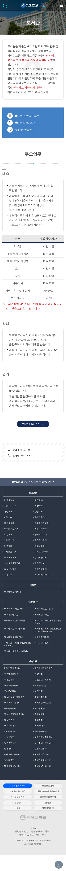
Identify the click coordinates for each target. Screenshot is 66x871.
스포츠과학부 (10, 557)
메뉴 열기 (61, 5)
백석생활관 (40, 708)
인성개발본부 (41, 749)
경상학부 (8, 511)
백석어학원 (40, 714)
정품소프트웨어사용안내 (48, 791)
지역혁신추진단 (42, 754)
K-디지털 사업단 (42, 637)
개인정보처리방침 (17, 786)
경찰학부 (39, 506)
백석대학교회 (41, 697)
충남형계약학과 (42, 575)
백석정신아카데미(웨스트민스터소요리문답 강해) (48, 629)
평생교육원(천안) (42, 760)
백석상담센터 (10, 708)
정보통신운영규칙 (17, 791)
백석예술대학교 (42, 615)
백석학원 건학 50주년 (13, 609)
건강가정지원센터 (12, 668)
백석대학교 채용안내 (13, 637)
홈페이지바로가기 (24, 129)
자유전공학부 (41, 569)
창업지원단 (9, 760)
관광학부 (39, 511)
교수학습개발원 (11, 674)
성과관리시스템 (42, 643)
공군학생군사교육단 (44, 668)
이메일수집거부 (18, 797)
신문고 (18, 808)
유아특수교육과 (42, 523)
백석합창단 (40, 720)
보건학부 (8, 534)
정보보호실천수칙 (48, 797)
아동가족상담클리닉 (44, 737)
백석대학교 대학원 (12, 592)
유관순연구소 (10, 743)
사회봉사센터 (41, 731)
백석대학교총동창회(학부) (15, 651)
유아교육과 (40, 517)
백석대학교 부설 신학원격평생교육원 (48, 621)
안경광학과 (9, 540)
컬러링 (48, 802)
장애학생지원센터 (12, 754)
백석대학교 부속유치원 (14, 628)
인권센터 (8, 749)
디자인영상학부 (42, 552)
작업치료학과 (10, 552)
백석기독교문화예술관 (14, 697)
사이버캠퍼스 (10, 731)
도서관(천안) (40, 685)
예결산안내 (17, 802)
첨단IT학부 (39, 563)
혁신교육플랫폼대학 (13, 563)
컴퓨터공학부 (41, 529)
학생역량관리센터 (43, 766)
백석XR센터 (40, 726)
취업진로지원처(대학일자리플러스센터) (17, 644)
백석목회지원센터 (12, 703)
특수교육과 (9, 523)
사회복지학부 (10, 506)
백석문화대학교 (11, 615)
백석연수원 (9, 720)
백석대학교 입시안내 (44, 609)
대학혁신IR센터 (11, 685)
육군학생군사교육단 (44, 743)
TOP (59, 866)
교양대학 (39, 674)
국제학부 (8, 575)
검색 (5, 6)
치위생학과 (40, 546)
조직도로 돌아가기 (31, 424)
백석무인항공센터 (43, 703)
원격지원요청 (48, 808)
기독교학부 (9, 500)
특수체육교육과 (11, 529)
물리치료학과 (41, 534)
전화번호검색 (48, 786)
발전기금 (39, 691)
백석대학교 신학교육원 (14, 620)
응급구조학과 (41, 540)
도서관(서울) (9, 691)
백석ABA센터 (10, 726)
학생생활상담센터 (12, 766)
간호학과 (8, 546)
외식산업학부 (10, 569)
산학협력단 (9, 737)
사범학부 (8, 517)
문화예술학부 (41, 557)
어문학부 (39, 500)
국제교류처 (9, 680)
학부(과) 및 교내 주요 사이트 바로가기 (31, 482)
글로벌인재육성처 (43, 680)
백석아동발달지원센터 (14, 714)
